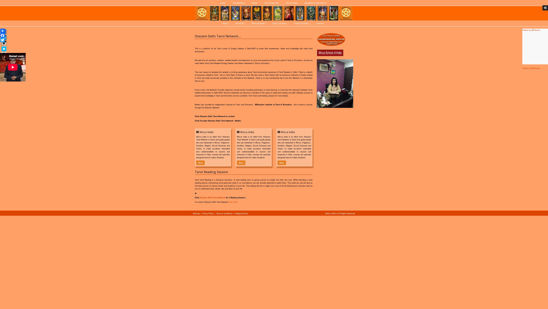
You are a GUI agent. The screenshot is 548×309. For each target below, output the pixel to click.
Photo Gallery (272, 3)
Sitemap (196, 213)
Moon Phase (292, 3)
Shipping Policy (241, 213)
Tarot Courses (279, 23)
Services (239, 23)
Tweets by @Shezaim (531, 68)
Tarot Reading (258, 23)
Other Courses (301, 23)
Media (254, 3)
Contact (320, 23)
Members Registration (315, 3)
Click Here (233, 202)
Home (222, 3)
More (200, 162)
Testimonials (238, 3)
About (225, 23)
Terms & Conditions (224, 213)
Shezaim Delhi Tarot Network (212, 197)
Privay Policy (208, 213)
